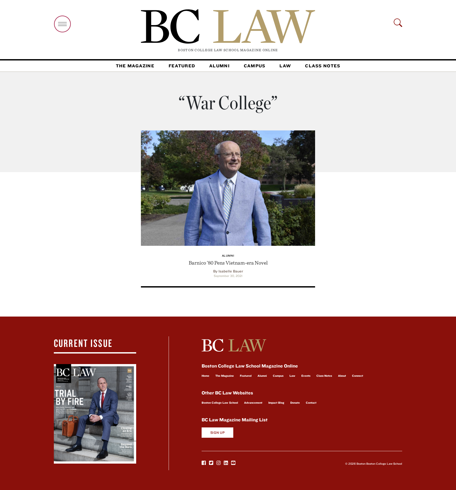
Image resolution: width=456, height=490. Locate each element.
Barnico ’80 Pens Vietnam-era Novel (228, 263)
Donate (295, 402)
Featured (182, 65)
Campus (254, 65)
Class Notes (322, 65)
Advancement (253, 402)
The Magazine (135, 65)
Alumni (219, 65)
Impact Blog (276, 402)
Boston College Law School (220, 402)
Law (285, 65)
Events (305, 376)
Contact (311, 402)
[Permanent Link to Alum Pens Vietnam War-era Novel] (228, 187)
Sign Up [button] (217, 433)
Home (205, 376)
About (342, 376)
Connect (357, 376)
